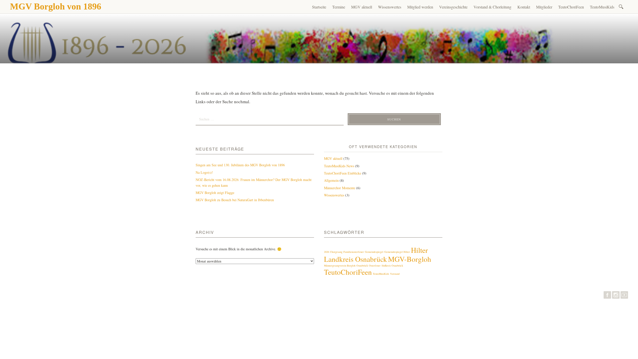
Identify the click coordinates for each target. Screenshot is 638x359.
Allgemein (331, 180)
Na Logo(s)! (204, 172)
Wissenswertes (389, 6)
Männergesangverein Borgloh (339, 265)
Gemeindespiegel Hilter (397, 252)
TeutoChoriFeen (571, 6)
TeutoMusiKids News (339, 166)
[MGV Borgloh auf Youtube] (624, 296)
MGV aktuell (361, 6)
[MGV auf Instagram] (616, 296)
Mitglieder (544, 6)
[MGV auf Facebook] (607, 296)
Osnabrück (362, 265)
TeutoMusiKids (602, 6)
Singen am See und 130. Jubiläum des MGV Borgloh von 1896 (240, 165)
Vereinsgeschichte (453, 6)
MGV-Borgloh (409, 259)
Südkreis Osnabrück (392, 265)
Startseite (319, 6)
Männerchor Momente (339, 187)
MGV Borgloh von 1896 (55, 6)
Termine (338, 6)
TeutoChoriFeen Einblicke (342, 173)
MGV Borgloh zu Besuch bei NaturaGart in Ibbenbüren (235, 199)
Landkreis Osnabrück (355, 259)
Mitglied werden (420, 6)
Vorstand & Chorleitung (492, 6)
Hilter (419, 250)
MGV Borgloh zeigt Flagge (215, 192)
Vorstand (394, 273)
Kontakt (523, 6)
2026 (326, 252)
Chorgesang (336, 252)
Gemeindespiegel (374, 252)
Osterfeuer (375, 265)
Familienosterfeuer (353, 252)
